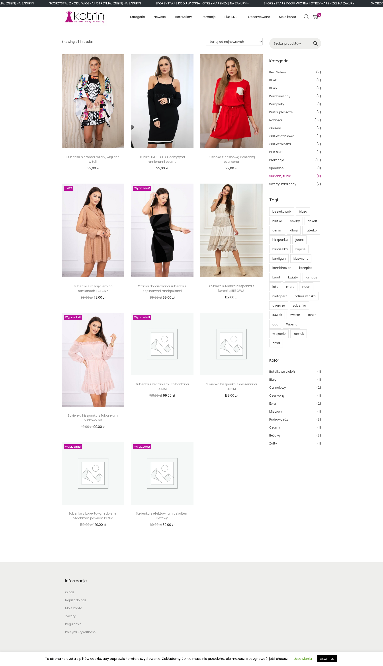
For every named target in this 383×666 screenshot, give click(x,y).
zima (276, 343)
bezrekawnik (281, 211)
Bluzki (273, 80)
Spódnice (276, 168)
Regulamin (73, 624)
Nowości (275, 120)
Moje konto (73, 608)
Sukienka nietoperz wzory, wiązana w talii (92, 159)
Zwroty (70, 616)
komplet (305, 268)
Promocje (276, 160)
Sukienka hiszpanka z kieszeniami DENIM (231, 386)
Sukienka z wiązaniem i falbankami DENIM (162, 386)
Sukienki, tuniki (280, 176)
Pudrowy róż (278, 419)
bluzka (277, 221)
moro (290, 286)
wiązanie (279, 333)
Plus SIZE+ (276, 152)
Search (315, 43)
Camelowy (277, 387)
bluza (303, 211)
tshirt (312, 315)
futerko (311, 230)
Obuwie (275, 128)
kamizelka (280, 249)
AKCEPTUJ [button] (327, 659)
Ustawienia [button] (303, 658)
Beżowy (275, 435)
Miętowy (275, 411)
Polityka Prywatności (80, 632)
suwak (277, 315)
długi (294, 230)
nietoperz (279, 296)
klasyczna (301, 258)
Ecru (272, 403)
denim (277, 230)
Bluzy (273, 88)
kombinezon (281, 268)
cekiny (295, 221)
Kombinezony (279, 96)
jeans (299, 239)
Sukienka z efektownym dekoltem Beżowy (162, 515)
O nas (69, 592)
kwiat (276, 277)
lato (275, 286)
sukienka (299, 305)
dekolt (312, 221)
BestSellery (277, 72)
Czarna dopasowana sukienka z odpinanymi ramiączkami (162, 288)
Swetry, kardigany (282, 184)
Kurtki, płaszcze (281, 112)
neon (306, 286)
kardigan (279, 258)
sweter (295, 315)
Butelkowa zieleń (282, 371)
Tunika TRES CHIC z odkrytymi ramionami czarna (162, 159)
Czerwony (277, 395)
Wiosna (291, 324)
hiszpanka (280, 239)
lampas (311, 277)
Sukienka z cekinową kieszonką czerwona (231, 159)
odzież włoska (305, 296)
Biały (272, 379)
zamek (298, 333)
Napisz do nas (75, 600)
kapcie (300, 249)
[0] (315, 17)
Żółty (273, 443)
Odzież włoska (280, 144)
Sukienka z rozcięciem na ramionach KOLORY (93, 288)
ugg (275, 324)
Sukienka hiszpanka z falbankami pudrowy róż (93, 417)
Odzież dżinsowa (281, 136)
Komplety (276, 104)
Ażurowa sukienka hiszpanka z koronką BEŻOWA (231, 288)
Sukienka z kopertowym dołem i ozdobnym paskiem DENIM (92, 515)
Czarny (274, 427)
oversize (278, 305)
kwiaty (293, 277)
